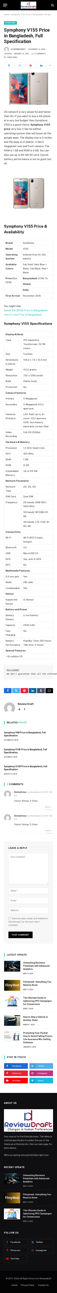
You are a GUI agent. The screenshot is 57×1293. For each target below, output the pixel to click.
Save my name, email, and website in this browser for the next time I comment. (28, 921)
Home (6, 14)
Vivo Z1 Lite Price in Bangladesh (23, 314)
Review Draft (19, 49)
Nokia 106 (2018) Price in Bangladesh (26, 310)
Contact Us (43, 1285)
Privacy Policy (27, 1285)
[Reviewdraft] (28, 5)
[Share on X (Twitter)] (20, 65)
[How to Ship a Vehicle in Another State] (12, 1020)
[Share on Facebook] (9, 65)
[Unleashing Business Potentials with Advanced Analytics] (12, 966)
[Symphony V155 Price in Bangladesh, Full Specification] (28, 89)
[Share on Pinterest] (30, 65)
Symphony (10, 23)
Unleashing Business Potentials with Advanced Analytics (36, 965)
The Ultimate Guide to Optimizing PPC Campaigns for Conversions (37, 1001)
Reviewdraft (45, 1278)
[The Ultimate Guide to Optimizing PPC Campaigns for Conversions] (12, 1001)
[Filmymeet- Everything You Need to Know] (12, 985)
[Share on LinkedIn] (41, 65)
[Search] (52, 5)
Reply (48, 807)
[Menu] (5, 5)
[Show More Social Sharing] (50, 65)
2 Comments (40, 54)
